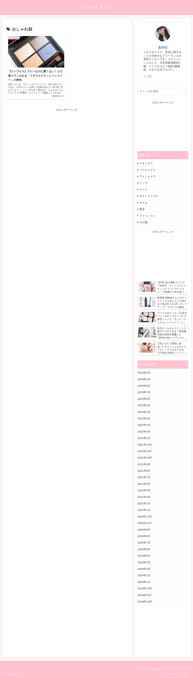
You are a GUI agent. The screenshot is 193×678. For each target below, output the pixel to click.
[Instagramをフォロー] (150, 76)
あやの (162, 47)
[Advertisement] (66, 133)
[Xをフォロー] (145, 76)
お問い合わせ (157, 668)
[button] (185, 91)
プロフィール (142, 668)
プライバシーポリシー (177, 668)
